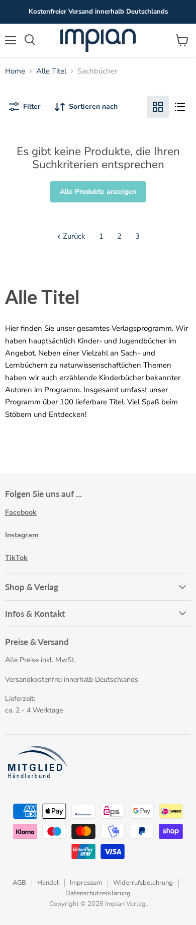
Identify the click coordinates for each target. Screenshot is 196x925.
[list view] (180, 107)
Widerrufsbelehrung (143, 882)
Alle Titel (51, 71)
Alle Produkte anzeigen (98, 191)
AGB (19, 882)
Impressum (86, 882)
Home (15, 71)
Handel (48, 882)
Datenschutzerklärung (98, 893)
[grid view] (158, 107)
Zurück (73, 236)
